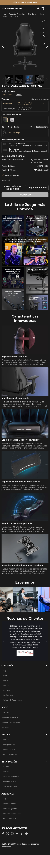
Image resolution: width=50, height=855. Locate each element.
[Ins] (13, 833)
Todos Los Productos (16, 14)
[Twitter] (8, 833)
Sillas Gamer (32, 14)
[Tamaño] (44, 44)
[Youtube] (18, 833)
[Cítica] (8, 95)
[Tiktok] (22, 833)
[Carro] (42, 8)
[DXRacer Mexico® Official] (19, 8)
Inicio (4, 14)
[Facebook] (4, 833)
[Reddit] (27, 833)
